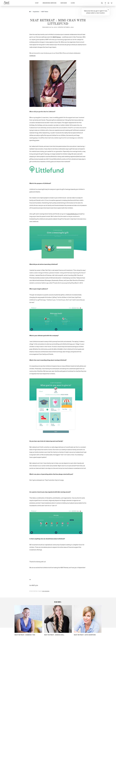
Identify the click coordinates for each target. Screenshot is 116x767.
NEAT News (44, 11)
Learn (73, 3)
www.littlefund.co (72, 214)
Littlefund (32, 55)
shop (36, 3)
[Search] (102, 3)
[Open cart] (111, 3)
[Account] (108, 3)
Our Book (64, 3)
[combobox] (102, 3)
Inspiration (36, 11)
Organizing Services (49, 3)
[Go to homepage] (6, 3)
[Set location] (105, 3)
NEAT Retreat (57, 37)
